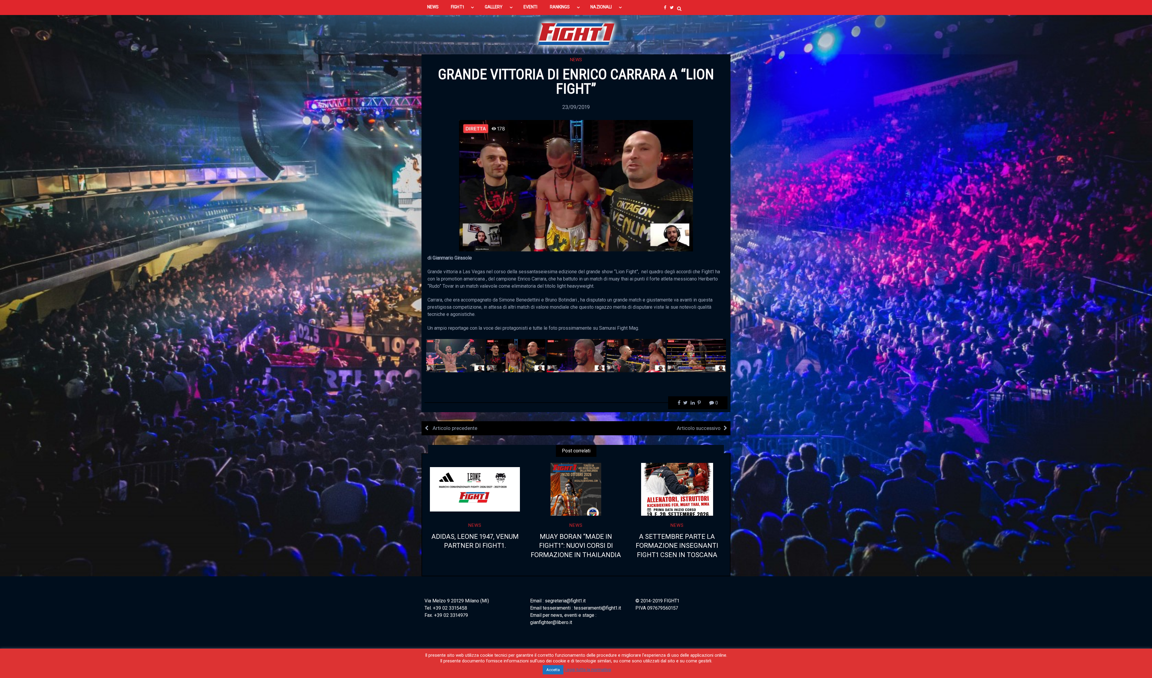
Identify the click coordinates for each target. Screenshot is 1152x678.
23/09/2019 (576, 107)
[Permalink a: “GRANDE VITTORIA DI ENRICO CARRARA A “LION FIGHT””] (576, 185)
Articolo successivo (699, 428)
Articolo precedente (454, 428)
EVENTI (530, 6)
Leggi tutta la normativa (588, 669)
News (576, 59)
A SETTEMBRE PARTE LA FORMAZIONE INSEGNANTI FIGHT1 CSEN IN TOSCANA (677, 546)
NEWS (433, 6)
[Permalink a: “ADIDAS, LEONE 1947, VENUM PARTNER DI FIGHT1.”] (475, 489)
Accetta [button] (553, 670)
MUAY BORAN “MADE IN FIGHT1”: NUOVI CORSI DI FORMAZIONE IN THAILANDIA (576, 546)
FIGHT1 (457, 6)
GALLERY (494, 6)
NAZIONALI (601, 6)
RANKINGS (560, 6)
